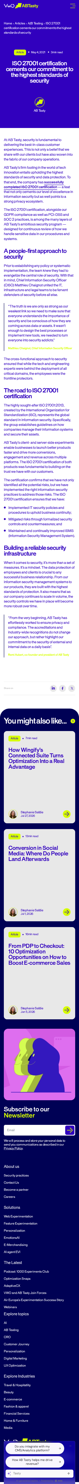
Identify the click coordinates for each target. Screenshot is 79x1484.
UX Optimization (15, 1366)
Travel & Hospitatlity (17, 1385)
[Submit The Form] (69, 1130)
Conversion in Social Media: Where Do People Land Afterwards (38, 853)
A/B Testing (35, 23)
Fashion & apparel (16, 1406)
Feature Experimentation (20, 1223)
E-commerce (13, 1399)
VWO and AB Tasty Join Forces (25, 1293)
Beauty (9, 1392)
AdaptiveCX (12, 1286)
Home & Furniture (16, 1421)
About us (11, 1166)
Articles (20, 23)
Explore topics (16, 1314)
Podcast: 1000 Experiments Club (26, 1272)
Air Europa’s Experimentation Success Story (34, 1300)
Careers (9, 1197)
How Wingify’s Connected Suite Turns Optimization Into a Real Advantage (36, 758)
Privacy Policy (13, 1148)
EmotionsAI (12, 1238)
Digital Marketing (15, 1358)
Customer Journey (16, 1344)
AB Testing (11, 1330)
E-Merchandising (16, 1245)
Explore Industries (19, 1376)
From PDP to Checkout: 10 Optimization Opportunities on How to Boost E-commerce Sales (39, 954)
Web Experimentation (18, 1216)
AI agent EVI (12, 1252)
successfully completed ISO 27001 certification (34, 184)
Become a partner (16, 1190)
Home (8, 23)
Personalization (14, 1231)
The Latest (13, 1262)
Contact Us (11, 1183)
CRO (7, 1337)
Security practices (16, 1175)
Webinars (10, 1307)
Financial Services (17, 1414)
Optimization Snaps (17, 1279)
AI (5, 1323)
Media (8, 1428)
